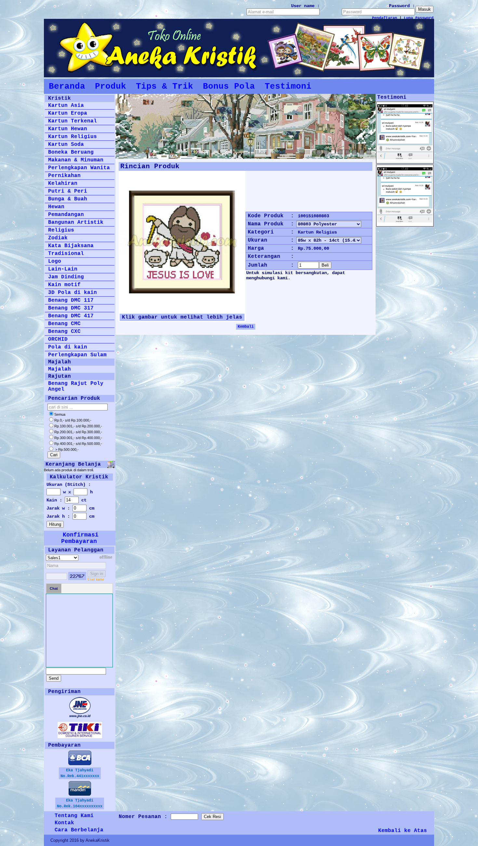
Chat (54, 588)
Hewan (56, 207)
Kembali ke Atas (402, 831)
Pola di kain (67, 347)
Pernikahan (64, 176)
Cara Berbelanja (79, 830)
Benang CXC (64, 332)
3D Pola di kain (72, 293)
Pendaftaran (384, 18)
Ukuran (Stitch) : (68, 484)
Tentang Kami (74, 816)
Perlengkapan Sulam (77, 355)
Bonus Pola (229, 86)
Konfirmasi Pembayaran (80, 538)
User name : (305, 5)
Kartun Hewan (67, 129)
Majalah (59, 369)
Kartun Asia (66, 105)
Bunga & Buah (67, 199)
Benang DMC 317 (71, 308)
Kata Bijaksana (71, 246)
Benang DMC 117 (71, 300)
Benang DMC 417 (71, 316)
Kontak (64, 823)
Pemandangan (66, 215)
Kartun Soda (66, 144)
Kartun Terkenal (72, 121)
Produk (110, 86)
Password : (402, 5)
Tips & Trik (164, 86)
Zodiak (58, 238)
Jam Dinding (66, 277)
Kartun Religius (72, 137)
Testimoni (288, 86)
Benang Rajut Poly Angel (75, 386)
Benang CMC (64, 324)
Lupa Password (418, 18)
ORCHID (58, 339)
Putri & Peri (67, 191)
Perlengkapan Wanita (79, 168)
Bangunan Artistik (75, 222)
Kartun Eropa (67, 113)
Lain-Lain (62, 269)
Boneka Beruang (71, 152)
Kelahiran (62, 183)
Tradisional (66, 254)
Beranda (67, 86)
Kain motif (64, 285)
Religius (61, 230)
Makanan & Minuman (75, 160)
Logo (54, 261)
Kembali (246, 326)
